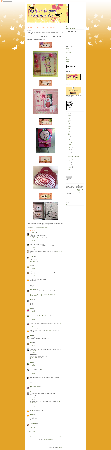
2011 (69, 136)
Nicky (31, 342)
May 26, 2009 (32, 240)
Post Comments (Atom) (48, 439)
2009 (69, 139)
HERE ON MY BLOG (42, 315)
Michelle (31, 399)
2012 (69, 134)
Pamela (67, 54)
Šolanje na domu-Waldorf (35, 328)
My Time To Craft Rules (70, 28)
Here (32, 410)
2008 (69, 169)
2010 (69, 138)
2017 (69, 126)
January (70, 167)
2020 (69, 121)
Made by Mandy (33, 423)
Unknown (32, 414)
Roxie (31, 347)
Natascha (31, 368)
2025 (69, 113)
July (70, 149)
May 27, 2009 (32, 247)
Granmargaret (68, 57)
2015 (69, 129)
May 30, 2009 (32, 360)
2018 (69, 125)
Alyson (67, 61)
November (71, 142)
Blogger (60, 447)
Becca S (68, 59)
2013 (69, 133)
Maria (67, 55)
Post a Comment (32, 431)
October (70, 144)
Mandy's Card (32, 427)
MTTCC (67, 204)
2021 (69, 120)
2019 (69, 123)
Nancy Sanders (33, 289)
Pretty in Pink (32, 381)
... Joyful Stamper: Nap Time (35, 237)
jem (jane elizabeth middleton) (36, 242)
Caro (31, 335)
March (70, 164)
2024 (69, 115)
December (71, 141)
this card (42, 369)
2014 (69, 131)
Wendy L (68, 48)
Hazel (31, 308)
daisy (31, 265)
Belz (31, 408)
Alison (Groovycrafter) (34, 386)
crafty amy (32, 256)
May (70, 152)
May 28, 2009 (32, 311)
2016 (69, 128)
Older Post (61, 436)
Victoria (31, 391)
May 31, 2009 (32, 383)
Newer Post (30, 436)
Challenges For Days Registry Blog (80, 190)
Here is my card (59, 251)
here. (58, 272)
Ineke (31, 322)
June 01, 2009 (32, 421)
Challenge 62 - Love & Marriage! (74, 156)
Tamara (67, 50)
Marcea (31, 249)
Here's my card (53, 343)
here (48, 310)
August (70, 147)
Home (46, 436)
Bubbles (31, 362)
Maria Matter (32, 232)
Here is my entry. (48, 330)
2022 (69, 118)
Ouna (31, 277)
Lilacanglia (32, 314)
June (70, 150)
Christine (31, 299)
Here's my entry (33, 357)
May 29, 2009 (32, 333)
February (70, 166)
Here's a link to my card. (48, 301)
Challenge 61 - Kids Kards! (73, 158)
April (70, 162)
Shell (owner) (68, 52)
